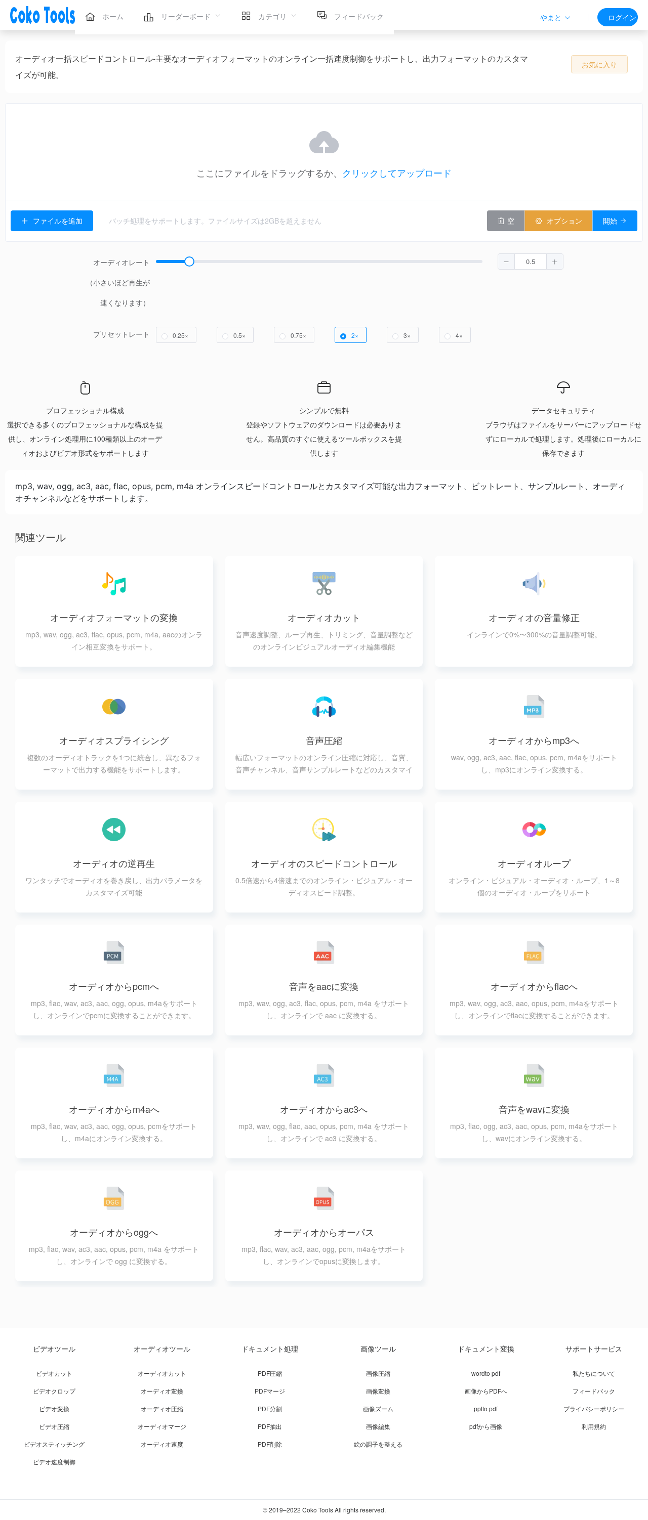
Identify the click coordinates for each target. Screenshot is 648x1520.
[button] (556, 17)
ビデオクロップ (54, 1390)
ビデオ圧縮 (54, 1426)
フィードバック (594, 1390)
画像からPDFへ (486, 1390)
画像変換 (378, 1390)
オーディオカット (162, 1373)
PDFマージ (270, 1390)
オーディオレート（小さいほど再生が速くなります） (118, 282)
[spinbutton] (530, 261)
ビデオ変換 (54, 1408)
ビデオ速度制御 (54, 1461)
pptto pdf (486, 1408)
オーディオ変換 (162, 1390)
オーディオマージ (162, 1426)
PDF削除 (270, 1444)
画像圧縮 (378, 1373)
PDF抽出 (270, 1426)
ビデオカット (54, 1373)
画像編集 (378, 1426)
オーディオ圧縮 (162, 1408)
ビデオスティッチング (54, 1444)
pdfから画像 (485, 1426)
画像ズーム (378, 1408)
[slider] (359, 282)
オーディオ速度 (162, 1444)
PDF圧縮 (270, 1373)
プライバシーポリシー (593, 1408)
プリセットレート (121, 334)
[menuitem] (104, 15)
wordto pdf (485, 1373)
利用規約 (594, 1426)
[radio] (176, 335)
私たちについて (594, 1373)
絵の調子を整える (378, 1444)
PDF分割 (270, 1408)
